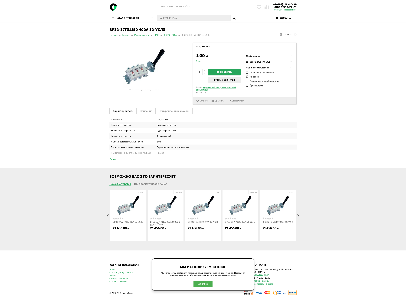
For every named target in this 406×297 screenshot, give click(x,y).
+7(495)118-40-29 (285, 4)
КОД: (198, 46)
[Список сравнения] (267, 7)
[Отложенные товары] (259, 7)
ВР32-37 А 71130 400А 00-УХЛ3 (203, 222)
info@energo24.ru (261, 281)
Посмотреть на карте (263, 284)
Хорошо (203, 284)
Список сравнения (118, 281)
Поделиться (238, 101)
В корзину (226, 72)
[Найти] (234, 18)
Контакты (278, 10)
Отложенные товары (119, 278)
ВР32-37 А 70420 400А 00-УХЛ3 (128, 222)
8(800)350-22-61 (285, 7)
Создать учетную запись (121, 272)
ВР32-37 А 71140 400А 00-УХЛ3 (240, 222)
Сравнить (219, 101)
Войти (112, 269)
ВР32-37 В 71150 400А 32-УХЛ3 (277, 222)
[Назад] (281, 35)
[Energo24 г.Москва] (113, 7)
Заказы (112, 275)
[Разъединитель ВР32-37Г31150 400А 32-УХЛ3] (144, 65)
